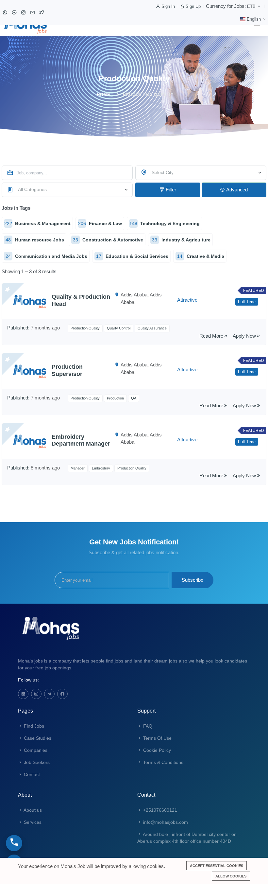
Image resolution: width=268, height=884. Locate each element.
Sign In (167, 6)
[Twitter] (41, 12)
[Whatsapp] (5, 12)
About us (32, 810)
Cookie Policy (156, 750)
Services (32, 822)
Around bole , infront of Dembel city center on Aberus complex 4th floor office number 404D (187, 838)
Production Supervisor (67, 370)
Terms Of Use (157, 738)
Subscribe (192, 580)
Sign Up (192, 6)
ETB (252, 6)
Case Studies (37, 738)
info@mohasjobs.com (165, 822)
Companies (35, 750)
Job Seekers (36, 762)
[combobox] (200, 173)
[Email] (32, 12)
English (253, 19)
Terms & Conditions (162, 762)
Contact (31, 774)
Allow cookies (230, 876)
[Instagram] (23, 12)
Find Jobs (33, 726)
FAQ (147, 726)
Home (103, 94)
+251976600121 (159, 810)
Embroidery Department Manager (81, 440)
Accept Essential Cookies (216, 866)
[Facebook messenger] (14, 12)
